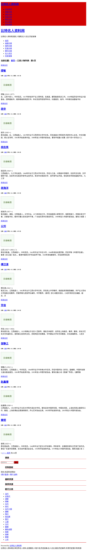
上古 (6, 539)
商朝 (6, 534)
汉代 (6, 524)
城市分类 (8, 14)
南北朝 (7, 517)
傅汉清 (4, 264)
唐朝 (6, 512)
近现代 (7, 496)
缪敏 (3, 70)
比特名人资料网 (10, 4)
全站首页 (8, 9)
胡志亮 (4, 147)
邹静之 (4, 343)
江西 (5, 75)
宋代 (6, 506)
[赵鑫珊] (7, 402)
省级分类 (8, 12)
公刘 (3, 226)
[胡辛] (7, 129)
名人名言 (8, 22)
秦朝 (6, 527)
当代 (6, 494)
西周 (6, 532)
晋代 (6, 519)
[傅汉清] (7, 284)
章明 (3, 420)
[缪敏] (7, 90)
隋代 (6, 514)
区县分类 (8, 17)
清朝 (6, 499)
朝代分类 (8, 19)
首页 (6, 41)
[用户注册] (13, 474)
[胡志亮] (7, 167)
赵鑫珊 (4, 381)
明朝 (6, 501)
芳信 (3, 305)
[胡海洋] (7, 208)
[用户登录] (5, 474)
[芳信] (7, 325)
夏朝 (6, 537)
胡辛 (3, 109)
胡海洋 (4, 188)
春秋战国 (8, 529)
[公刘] (7, 246)
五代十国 (8, 509)
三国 (6, 522)
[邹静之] (7, 363)
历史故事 (8, 24)
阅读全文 (4, 65)
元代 (6, 504)
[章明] (7, 440)
